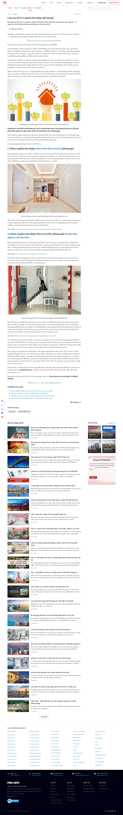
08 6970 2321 (12, 793)
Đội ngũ (53, 791)
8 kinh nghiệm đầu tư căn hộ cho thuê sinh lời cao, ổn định (31, 391)
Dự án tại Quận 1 (55, 731)
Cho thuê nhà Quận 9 (34, 750)
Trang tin (80, 3)
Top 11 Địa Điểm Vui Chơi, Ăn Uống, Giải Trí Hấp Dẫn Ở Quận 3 (54, 572)
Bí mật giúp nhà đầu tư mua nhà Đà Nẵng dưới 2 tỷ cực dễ (52, 615)
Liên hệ (52, 797)
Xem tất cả (111, 423)
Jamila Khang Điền (77, 753)
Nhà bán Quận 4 (11, 744)
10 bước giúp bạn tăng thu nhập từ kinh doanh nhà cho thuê (32, 396)
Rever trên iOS (103, 785)
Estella (74, 750)
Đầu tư (30, 8)
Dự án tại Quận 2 (55, 734)
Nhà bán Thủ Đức (11, 762)
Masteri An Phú (76, 740)
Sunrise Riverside (77, 737)
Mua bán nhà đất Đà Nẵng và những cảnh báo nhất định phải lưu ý (55, 644)
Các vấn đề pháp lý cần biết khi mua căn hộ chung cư (51, 630)
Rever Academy (71, 794)
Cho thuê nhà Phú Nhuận (35, 756)
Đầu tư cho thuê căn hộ (48, 149)
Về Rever (90, 3)
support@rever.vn (102, 775)
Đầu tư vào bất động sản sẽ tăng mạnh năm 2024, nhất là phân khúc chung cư (54, 429)
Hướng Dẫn (12, 411)
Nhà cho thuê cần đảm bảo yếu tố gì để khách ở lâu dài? (35, 336)
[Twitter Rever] (107, 811)
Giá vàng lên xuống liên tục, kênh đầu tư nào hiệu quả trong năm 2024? (55, 443)
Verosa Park (98, 751)
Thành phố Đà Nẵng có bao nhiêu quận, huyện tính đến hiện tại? (54, 500)
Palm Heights (76, 743)
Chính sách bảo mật (56, 800)
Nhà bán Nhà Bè (11, 765)
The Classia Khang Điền (78, 734)
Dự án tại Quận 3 (55, 737)
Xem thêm (44, 717)
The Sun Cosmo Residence (79, 731)
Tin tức (9, 8)
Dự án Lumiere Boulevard (57, 765)
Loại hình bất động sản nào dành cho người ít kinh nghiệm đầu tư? (38, 229)
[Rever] (28, 783)
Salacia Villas (107, 449)
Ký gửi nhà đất (113, 3)
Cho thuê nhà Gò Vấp (34, 765)
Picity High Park (98, 748)
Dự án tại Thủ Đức (55, 756)
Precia (74, 765)
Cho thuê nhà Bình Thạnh (35, 753)
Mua (43, 3)
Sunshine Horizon (99, 738)
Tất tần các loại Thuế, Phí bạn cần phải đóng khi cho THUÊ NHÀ (54, 471)
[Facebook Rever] (104, 811)
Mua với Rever (70, 788)
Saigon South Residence (78, 762)
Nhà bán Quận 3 (11, 741)
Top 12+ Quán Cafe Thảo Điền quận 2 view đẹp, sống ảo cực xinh (55, 529)
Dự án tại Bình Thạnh (56, 750)
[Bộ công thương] (13, 801)
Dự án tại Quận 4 (55, 740)
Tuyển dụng (54, 788)
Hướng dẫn (37, 8)
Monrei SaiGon (108, 435)
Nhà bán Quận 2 (11, 738)
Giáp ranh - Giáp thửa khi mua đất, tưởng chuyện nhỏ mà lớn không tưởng (53, 702)
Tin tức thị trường (87, 785)
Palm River (92, 435)
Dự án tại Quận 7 (55, 743)
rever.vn (17, 372)
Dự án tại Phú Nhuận (56, 753)
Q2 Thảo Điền (98, 765)
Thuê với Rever (70, 791)
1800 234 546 (14, 775)
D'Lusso (97, 745)
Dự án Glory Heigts (55, 762)
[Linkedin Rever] (109, 811)
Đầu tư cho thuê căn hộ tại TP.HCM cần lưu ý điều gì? (29, 393)
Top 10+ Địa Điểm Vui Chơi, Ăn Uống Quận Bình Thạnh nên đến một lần (55, 559)
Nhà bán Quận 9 (11, 750)
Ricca (96, 741)
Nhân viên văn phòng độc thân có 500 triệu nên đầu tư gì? (31, 398)
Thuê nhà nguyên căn (34, 731)
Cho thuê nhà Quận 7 (34, 747)
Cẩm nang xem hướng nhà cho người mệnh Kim (48, 514)
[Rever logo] (5, 3)
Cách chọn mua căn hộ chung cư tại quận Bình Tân (50, 587)
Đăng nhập (102, 3)
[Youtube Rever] (115, 811)
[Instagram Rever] (112, 811)
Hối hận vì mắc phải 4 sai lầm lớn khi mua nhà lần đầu (51, 658)
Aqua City (97, 734)
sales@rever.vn (58, 775)
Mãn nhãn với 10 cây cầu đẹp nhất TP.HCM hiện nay (50, 457)
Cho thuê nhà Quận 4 (34, 744)
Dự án (59, 3)
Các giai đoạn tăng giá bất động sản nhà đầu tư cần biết (52, 601)
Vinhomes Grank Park (100, 731)
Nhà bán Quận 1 (11, 735)
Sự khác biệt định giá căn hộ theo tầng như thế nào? (50, 672)
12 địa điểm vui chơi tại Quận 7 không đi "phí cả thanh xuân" (53, 486)
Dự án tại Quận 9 (55, 747)
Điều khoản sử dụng (56, 803)
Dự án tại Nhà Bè (55, 759)
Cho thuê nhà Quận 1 (34, 735)
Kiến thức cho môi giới (89, 791)
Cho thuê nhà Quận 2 (34, 738)
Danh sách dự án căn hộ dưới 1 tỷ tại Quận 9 (31, 254)
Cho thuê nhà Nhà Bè (34, 762)
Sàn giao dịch (54, 794)
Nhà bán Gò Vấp (11, 759)
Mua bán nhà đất (11, 731)
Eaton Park (92, 449)
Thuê (51, 3)
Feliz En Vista (76, 759)
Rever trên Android (104, 788)
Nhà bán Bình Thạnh (12, 753)
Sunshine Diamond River (100, 755)
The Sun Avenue (76, 756)
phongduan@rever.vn (82, 775)
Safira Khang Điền (99, 761)
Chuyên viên (69, 3)
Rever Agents (70, 797)
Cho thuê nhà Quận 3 (34, 741)
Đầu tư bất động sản (24, 411)
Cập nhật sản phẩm (88, 788)
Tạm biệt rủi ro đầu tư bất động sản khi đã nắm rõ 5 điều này (53, 687)
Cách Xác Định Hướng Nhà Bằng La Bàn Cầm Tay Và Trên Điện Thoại (54, 544)
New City (75, 747)
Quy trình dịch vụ (71, 800)
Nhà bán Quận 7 (11, 747)
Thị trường (23, 8)
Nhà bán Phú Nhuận (12, 756)
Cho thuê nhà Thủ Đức (34, 759)
